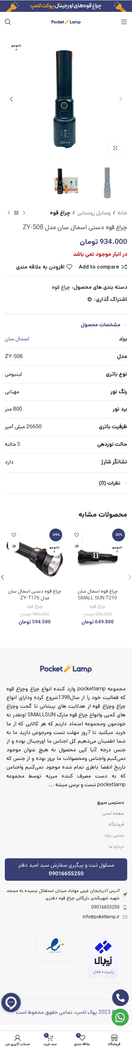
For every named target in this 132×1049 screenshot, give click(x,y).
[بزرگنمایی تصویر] (115, 148)
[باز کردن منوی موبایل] (124, 21)
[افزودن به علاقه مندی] (76, 535)
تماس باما (114, 835)
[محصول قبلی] (24, 213)
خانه (122, 213)
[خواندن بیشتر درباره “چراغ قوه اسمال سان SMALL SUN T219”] (76, 546)
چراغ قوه (60, 213)
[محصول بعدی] (8, 213)
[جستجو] (8, 21)
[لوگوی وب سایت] (66, 21)
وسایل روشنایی (94, 213)
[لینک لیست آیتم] (66, 907)
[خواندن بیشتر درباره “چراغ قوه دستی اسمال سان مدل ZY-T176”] (13, 546)
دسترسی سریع (110, 802)
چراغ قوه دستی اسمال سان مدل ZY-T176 (34, 595)
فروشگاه (116, 824)
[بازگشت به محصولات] (16, 213)
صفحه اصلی (113, 813)
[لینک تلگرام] (90, 299)
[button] (120, 99)
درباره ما (116, 846)
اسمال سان (17, 339)
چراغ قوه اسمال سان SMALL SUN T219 (98, 595)
